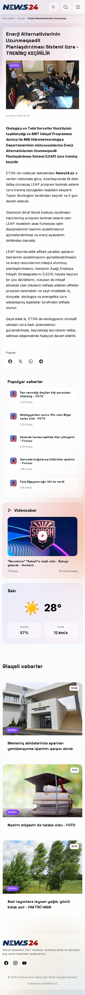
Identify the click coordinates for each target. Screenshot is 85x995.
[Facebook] (6, 963)
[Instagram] (15, 963)
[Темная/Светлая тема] (53, 7)
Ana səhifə (8, 18)
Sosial (21, 18)
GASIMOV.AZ (49, 983)
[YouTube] (24, 963)
